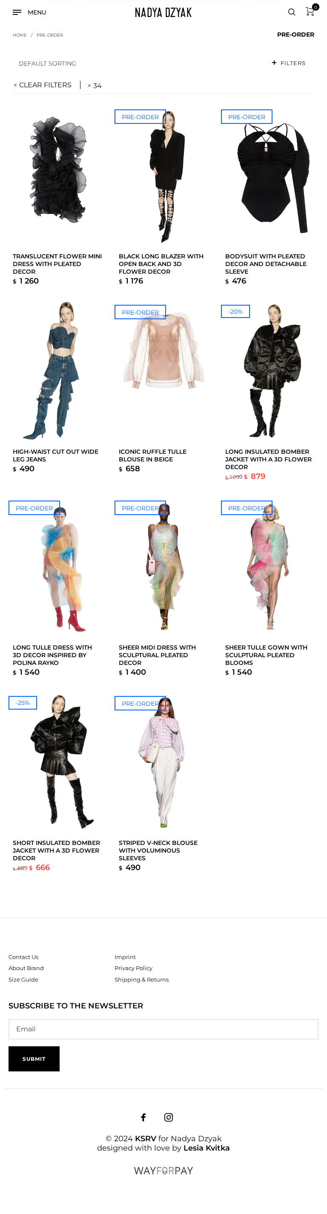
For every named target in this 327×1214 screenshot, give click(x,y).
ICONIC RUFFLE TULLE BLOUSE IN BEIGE (152, 455)
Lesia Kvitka (207, 1148)
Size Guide (23, 979)
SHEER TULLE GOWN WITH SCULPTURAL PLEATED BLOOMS (266, 655)
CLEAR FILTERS (45, 85)
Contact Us (23, 956)
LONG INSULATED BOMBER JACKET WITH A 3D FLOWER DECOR (268, 459)
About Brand (26, 968)
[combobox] (138, 63)
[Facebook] (143, 1117)
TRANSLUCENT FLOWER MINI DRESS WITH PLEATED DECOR (57, 263)
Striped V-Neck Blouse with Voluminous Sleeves (158, 850)
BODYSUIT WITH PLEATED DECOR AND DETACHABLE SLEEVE (266, 263)
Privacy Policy (133, 968)
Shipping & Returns (142, 979)
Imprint (125, 956)
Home (20, 34)
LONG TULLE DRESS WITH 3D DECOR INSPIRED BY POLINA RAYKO (52, 655)
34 (97, 86)
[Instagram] (168, 1117)
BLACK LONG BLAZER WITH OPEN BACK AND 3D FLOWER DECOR (161, 263)
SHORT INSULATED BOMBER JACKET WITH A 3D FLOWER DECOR (56, 850)
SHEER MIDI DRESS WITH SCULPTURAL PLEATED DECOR (157, 655)
